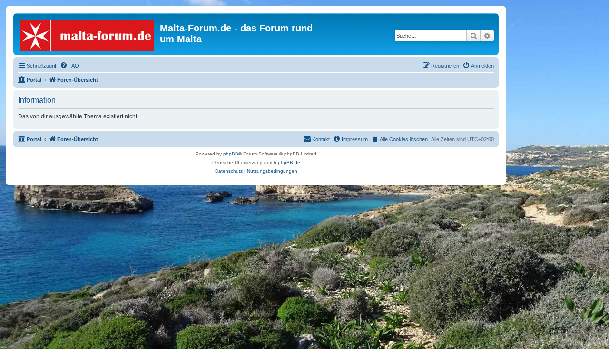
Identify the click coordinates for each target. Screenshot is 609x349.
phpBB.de (289, 162)
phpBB (230, 153)
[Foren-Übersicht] (88, 34)
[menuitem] (69, 65)
